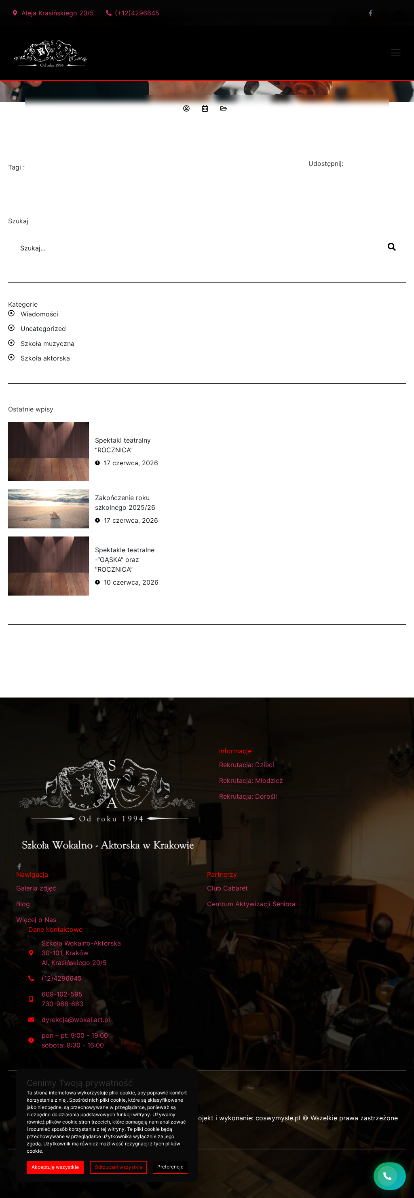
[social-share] (358, 164)
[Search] (392, 248)
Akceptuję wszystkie (55, 1167)
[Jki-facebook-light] (371, 13)
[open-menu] (396, 54)
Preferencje (170, 1167)
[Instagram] (385, 13)
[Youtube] (399, 13)
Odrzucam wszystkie (118, 1167)
